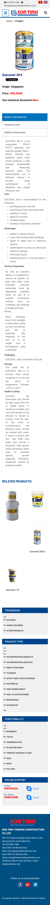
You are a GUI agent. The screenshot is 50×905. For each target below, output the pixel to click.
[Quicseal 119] (12, 575)
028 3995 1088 (13, 2)
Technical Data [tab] (12, 124)
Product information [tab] (15, 117)
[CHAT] (29, 788)
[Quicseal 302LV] (37, 537)
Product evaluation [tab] (14, 132)
